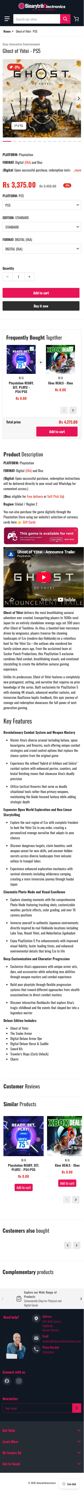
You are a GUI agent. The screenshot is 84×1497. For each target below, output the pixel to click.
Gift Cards (29, 522)
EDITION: (16, 217)
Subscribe (76, 1408)
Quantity (8, 268)
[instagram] (19, 1381)
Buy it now (41, 305)
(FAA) (27, 162)
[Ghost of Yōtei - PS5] (7, 141)
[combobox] (41, 19)
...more (77, 170)
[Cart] (76, 18)
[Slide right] (78, 98)
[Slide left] (5, 98)
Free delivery (35, 496)
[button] (7, 19)
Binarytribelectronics (46, 1483)
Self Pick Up (55, 496)
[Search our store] (65, 19)
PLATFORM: (13, 195)
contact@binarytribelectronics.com (61, 1341)
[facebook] (7, 1381)
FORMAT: (17, 239)
